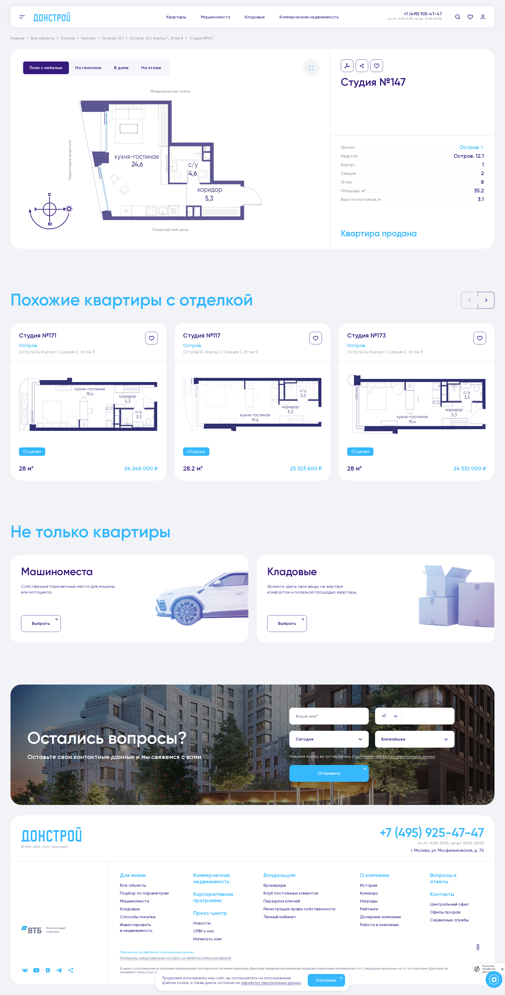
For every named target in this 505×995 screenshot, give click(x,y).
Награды (368, 901)
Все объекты (42, 38)
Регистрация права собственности (299, 908)
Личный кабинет (280, 916)
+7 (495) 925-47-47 (423, 13)
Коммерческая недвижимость (309, 16)
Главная (17, 38)
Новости (201, 923)
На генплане (88, 67)
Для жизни (133, 875)
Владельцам (279, 875)
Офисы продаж (445, 912)
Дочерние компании (380, 916)
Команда (369, 893)
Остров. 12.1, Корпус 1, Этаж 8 (156, 38)
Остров (67, 38)
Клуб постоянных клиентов (291, 893)
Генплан (88, 38)
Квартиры (176, 16)
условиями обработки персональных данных (395, 756)
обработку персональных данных (271, 983)
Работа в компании (379, 924)
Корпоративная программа (213, 897)
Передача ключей (282, 901)
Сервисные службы (449, 919)
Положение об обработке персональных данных (157, 952)
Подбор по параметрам (144, 893)
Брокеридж (275, 885)
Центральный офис (449, 904)
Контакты (442, 894)
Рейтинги (369, 908)
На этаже (151, 67)
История (368, 885)
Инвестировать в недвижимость (136, 927)
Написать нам (207, 938)
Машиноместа (215, 16)
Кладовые (255, 16)
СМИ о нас (203, 930)
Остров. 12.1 (112, 38)
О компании (374, 875)
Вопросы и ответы (443, 878)
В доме (121, 67)
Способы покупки (137, 916)
